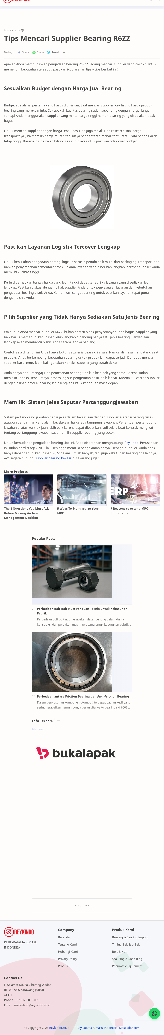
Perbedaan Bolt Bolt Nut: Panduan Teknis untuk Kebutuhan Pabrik (82, 611)
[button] (23, 52)
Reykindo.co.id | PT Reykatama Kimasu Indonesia (83, 1028)
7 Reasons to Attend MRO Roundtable (130, 510)
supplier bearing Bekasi (53, 458)
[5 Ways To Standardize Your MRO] (81, 489)
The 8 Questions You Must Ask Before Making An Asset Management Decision (26, 513)
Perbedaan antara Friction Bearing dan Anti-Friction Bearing (83, 696)
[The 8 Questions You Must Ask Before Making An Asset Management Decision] (28, 489)
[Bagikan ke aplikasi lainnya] (64, 52)
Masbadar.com (129, 1028)
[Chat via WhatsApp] (154, 1013)
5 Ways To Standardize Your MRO (78, 510)
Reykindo (131, 443)
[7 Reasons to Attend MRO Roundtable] (135, 489)
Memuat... (39, 729)
